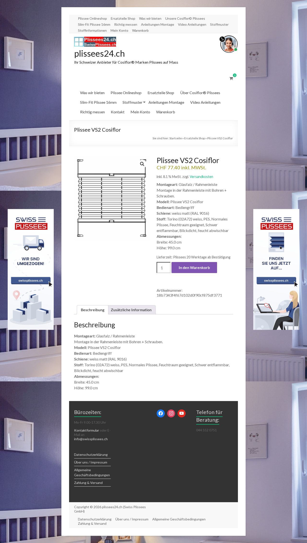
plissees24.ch (99, 53)
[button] (142, 164)
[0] (231, 78)
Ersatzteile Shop (123, 18)
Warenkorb (140, 30)
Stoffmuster (219, 24)
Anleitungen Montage (157, 24)
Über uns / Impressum (90, 462)
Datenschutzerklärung (91, 454)
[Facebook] (160, 413)
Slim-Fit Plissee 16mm (94, 24)
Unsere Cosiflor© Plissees (185, 18)
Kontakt (117, 112)
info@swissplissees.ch (91, 439)
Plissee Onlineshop (92, 18)
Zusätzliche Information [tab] (131, 309)
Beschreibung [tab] (92, 309)
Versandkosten (201, 177)
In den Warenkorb (194, 267)
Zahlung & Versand (88, 483)
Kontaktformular (86, 430)
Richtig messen (125, 24)
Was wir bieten (150, 18)
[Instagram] (171, 413)
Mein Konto (119, 30)
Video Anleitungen (192, 24)
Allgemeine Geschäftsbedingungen (179, 519)
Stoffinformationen (92, 30)
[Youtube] (181, 413)
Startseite (175, 138)
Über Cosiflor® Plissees (200, 92)
